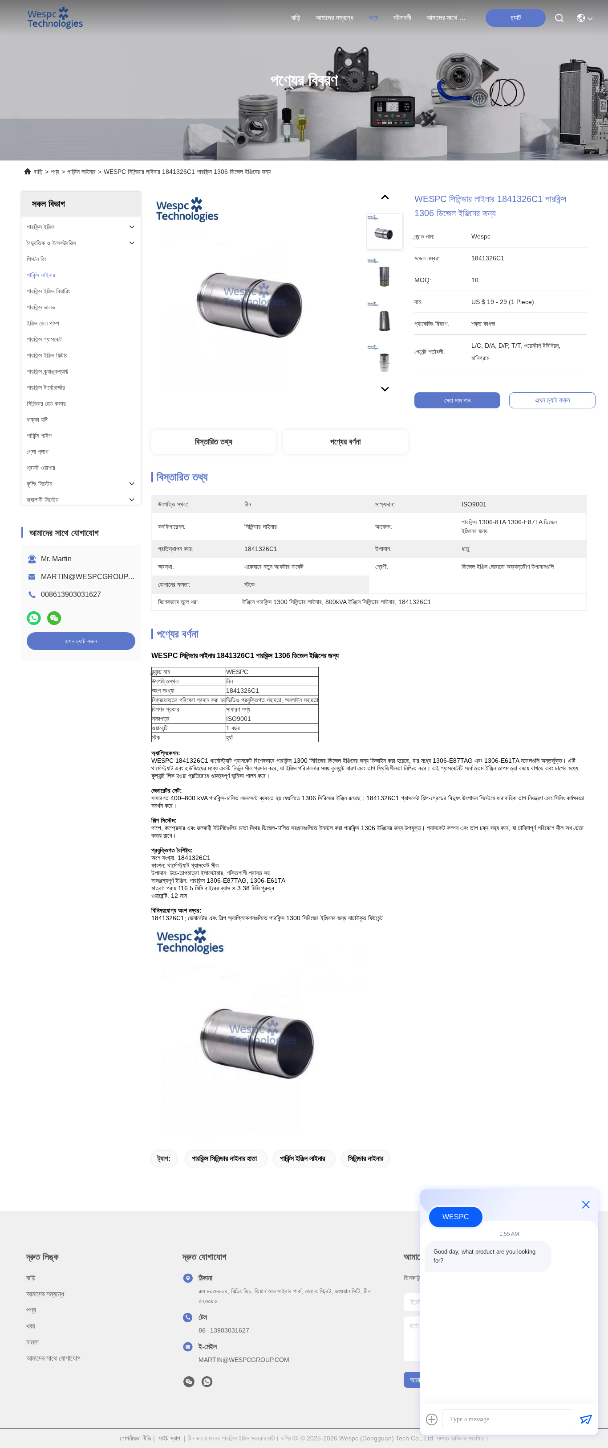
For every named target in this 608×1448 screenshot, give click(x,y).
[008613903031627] (207, 1384)
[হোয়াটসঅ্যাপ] (34, 618)
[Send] (586, 1419)
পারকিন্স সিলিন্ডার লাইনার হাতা (224, 1158)
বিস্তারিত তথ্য (213, 441)
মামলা (32, 1342)
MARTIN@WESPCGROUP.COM (93, 576)
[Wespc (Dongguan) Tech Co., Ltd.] (55, 18)
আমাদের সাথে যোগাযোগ (447, 17)
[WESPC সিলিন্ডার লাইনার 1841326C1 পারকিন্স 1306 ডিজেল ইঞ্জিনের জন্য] (254, 295)
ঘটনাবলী (402, 17)
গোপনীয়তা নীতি (135, 1438)
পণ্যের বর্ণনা (345, 441)
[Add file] (432, 1419)
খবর (30, 1326)
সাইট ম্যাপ (169, 1438)
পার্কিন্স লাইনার (81, 171)
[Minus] (585, 1204)
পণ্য (373, 17)
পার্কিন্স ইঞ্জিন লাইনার (302, 1158)
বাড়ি (295, 17)
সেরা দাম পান (457, 400)
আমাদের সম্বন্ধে (334, 17)
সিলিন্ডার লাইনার (365, 1158)
